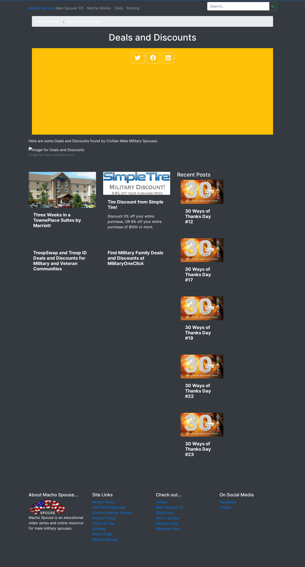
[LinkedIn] (168, 58)
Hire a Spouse (168, 518)
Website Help (167, 523)
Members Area (168, 528)
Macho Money (99, 8)
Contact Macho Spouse (112, 512)
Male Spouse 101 (69, 8)
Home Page (102, 534)
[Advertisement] (152, 97)
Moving (133, 8)
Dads (119, 8)
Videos (161, 502)
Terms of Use (103, 523)
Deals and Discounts (83, 21)
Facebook (227, 502)
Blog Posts (165, 512)
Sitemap (99, 528)
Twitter (225, 507)
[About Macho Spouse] (47, 507)
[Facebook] (153, 58)
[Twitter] (137, 58)
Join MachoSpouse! (108, 507)
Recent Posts (103, 502)
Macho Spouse (41, 8)
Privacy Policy (104, 518)
